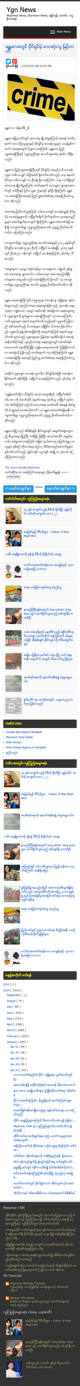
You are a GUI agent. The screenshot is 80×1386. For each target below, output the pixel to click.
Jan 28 (14, 1065)
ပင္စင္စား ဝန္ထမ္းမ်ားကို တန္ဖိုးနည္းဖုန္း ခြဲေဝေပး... (44, 1156)
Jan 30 (14, 1053)
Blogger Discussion (22, 1298)
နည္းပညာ (12, 753)
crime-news (13, 477)
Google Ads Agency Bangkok (24, 732)
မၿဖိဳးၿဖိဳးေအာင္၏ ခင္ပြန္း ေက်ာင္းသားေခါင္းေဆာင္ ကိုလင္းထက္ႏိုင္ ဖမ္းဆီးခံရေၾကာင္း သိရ (40, 1247)
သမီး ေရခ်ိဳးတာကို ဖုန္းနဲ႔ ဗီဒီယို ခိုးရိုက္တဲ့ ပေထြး (34, 555)
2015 (6, 985)
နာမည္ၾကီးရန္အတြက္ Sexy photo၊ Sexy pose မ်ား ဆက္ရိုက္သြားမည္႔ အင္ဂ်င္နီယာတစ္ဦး (48, 614)
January (12, 1042)
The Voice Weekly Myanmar (22, 468)
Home (39, 487)
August (11, 1001)
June (10, 1013)
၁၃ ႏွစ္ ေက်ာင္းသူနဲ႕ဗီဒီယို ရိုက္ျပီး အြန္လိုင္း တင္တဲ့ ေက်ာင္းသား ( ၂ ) (48, 512)
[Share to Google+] (14, 61)
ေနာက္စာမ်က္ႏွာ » (60, 488)
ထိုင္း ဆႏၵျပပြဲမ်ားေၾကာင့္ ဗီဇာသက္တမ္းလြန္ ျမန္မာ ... (45, 1121)
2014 (6, 991)
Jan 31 (14, 1047)
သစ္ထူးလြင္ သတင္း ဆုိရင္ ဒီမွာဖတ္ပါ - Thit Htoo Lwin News (49, 1365)
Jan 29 (14, 1059)
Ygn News (21, 10)
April (10, 1025)
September (14, 995)
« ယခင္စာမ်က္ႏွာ (18, 488)
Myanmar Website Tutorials (27, 1284)
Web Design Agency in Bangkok (26, 748)
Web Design (13, 743)
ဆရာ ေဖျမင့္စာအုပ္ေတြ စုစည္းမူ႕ (43, 588)
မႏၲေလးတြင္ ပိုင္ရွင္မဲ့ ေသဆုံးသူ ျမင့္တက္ (40, 49)
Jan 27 (14, 1070)
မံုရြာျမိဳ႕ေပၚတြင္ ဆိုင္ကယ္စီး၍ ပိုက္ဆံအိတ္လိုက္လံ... (44, 1168)
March (11, 1030)
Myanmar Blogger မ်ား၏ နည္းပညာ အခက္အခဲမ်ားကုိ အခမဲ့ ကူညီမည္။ (39, 1303)
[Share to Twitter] (8, 61)
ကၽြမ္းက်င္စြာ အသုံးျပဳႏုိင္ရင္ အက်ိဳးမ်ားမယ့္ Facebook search (39, 1289)
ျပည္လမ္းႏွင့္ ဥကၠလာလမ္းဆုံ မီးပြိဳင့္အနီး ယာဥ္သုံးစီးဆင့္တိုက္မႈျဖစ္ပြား (48, 932)
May (10, 1019)
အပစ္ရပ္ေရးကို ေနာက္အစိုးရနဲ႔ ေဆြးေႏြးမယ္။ (47, 816)
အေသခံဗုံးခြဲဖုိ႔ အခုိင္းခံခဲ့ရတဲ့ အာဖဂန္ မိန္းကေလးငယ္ (45, 1085)
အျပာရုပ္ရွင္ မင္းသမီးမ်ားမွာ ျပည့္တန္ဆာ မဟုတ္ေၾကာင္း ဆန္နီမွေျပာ (48, 869)
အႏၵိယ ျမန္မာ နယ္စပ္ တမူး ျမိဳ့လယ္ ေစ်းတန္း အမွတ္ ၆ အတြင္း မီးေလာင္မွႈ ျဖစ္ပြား (48, 657)
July (9, 1007)
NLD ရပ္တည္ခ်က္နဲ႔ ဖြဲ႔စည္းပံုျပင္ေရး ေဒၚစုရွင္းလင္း (43, 1162)
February (13, 1036)
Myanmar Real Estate (19, 737)
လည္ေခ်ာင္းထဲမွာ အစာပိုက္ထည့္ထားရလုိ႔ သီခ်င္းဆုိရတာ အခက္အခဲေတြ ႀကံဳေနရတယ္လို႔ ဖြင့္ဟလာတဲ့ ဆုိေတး (41, 1268)
